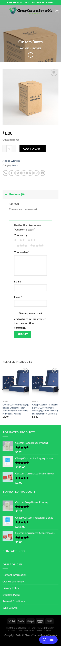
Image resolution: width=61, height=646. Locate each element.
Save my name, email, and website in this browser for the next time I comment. (30, 320)
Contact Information (14, 574)
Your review (21, 252)
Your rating (20, 235)
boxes (36, 48)
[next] (58, 395)
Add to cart (32, 148)
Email (18, 297)
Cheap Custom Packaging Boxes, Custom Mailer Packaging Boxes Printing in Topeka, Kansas (15, 409)
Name (18, 281)
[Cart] (56, 11)
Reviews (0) (17, 194)
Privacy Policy (11, 587)
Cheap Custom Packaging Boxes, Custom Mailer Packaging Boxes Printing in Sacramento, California (45, 409)
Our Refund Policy (13, 581)
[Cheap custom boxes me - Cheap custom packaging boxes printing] (31, 11)
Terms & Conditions (14, 601)
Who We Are (10, 607)
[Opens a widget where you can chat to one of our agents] (48, 640)
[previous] (2, 395)
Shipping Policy (11, 594)
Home (24, 48)
